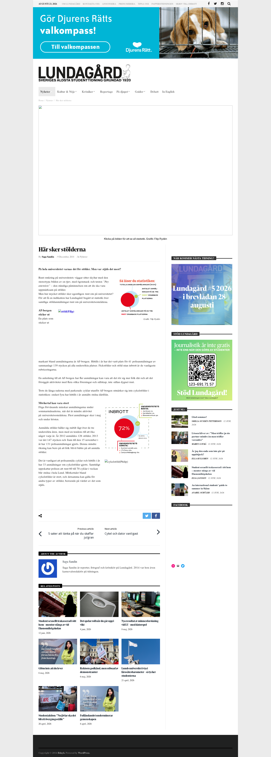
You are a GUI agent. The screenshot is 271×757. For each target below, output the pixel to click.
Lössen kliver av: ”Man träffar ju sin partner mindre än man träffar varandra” (211, 436)
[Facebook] (208, 3)
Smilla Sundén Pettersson (207, 421)
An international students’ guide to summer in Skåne (209, 486)
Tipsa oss (143, 3)
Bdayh (61, 752)
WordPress (83, 752)
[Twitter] (215, 3)
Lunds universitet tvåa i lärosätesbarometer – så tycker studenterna (138, 672)
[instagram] (222, 3)
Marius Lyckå (199, 444)
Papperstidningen (162, 3)
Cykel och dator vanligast (121, 531)
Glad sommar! (199, 417)
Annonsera (109, 3)
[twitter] (147, 516)
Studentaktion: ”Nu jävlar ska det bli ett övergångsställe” (57, 717)
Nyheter (49, 100)
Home (41, 100)
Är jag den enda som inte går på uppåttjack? (208, 452)
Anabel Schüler (201, 492)
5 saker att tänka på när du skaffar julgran (71, 533)
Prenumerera (127, 3)
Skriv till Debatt (186, 3)
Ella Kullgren (200, 458)
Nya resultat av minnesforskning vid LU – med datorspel (139, 622)
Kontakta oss (91, 3)
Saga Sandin (48, 256)
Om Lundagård (71, 3)
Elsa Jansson (199, 478)
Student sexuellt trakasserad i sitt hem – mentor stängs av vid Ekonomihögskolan (57, 624)
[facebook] (156, 516)
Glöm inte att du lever (51, 668)
